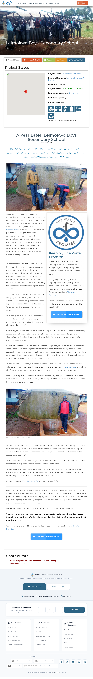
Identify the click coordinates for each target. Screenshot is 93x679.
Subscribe (74, 609)
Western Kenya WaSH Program (67, 79)
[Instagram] (67, 661)
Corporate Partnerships (43, 636)
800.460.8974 (29, 596)
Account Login (68, 647)
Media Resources (69, 630)
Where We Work (13, 636)
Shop (65, 643)
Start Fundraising (41, 627)
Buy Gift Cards (40, 632)
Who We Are (12, 627)
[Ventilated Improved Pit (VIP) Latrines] (71, 109)
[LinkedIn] (85, 661)
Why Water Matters (14, 640)
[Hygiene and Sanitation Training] (78, 109)
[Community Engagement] (58, 109)
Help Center (67, 596)
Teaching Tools (68, 634)
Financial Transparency (15, 644)
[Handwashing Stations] (65, 109)
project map (70, 367)
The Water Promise (30, 481)
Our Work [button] (43, 3)
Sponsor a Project (58, 587)
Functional (76, 93)
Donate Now (36, 587)
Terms (59, 672)
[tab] (12, 60)
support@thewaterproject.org (48, 596)
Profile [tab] (33, 60)
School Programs (41, 640)
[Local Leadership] (51, 109)
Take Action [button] (33, 3)
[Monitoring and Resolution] (51, 116)
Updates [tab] (49, 60)
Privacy (54, 672)
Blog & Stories (68, 638)
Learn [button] (24, 3)
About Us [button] (52, 3)
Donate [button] (18, 3)
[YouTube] (73, 661)
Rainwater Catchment (71, 74)
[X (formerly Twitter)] (79, 661)
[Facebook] (61, 661)
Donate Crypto (40, 644)
